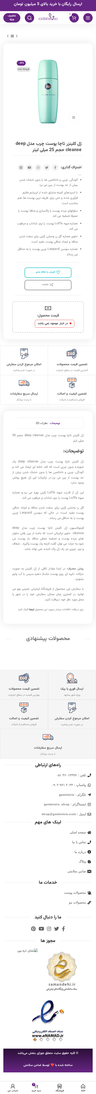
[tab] (55, 423)
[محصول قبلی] (17, 36)
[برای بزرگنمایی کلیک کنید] (73, 117)
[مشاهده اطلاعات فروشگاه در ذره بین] (27, 951)
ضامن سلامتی (32, 1065)
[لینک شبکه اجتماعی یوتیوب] (29, 167)
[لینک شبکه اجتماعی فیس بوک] (55, 167)
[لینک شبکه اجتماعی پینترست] (21, 167)
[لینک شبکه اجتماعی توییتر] (46, 167)
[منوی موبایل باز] (88, 17)
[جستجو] (29, 17)
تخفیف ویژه (12, 18)
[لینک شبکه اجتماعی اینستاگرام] (38, 167)
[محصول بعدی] (8, 36)
